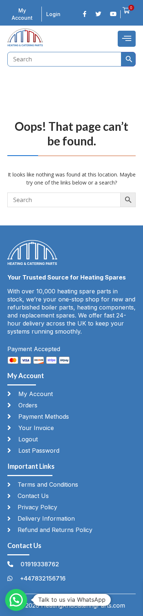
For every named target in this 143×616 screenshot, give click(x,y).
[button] (16, 600)
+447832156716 (43, 578)
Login (53, 14)
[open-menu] (127, 39)
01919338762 (40, 564)
